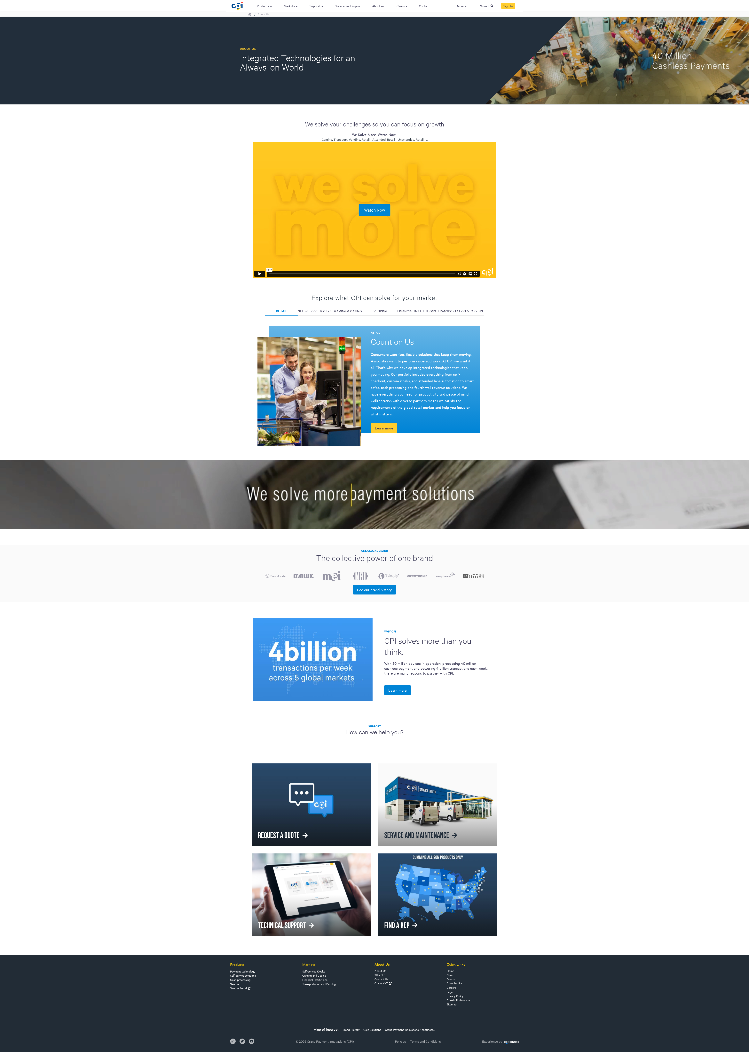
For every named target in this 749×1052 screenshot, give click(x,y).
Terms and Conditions (425, 1041)
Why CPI (379, 975)
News (450, 975)
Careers (451, 987)
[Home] (237, 5)
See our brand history (374, 589)
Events (451, 979)
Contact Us (381, 979)
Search (485, 6)
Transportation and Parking (319, 984)
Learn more (384, 428)
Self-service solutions (243, 975)
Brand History (351, 1030)
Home (450, 971)
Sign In (508, 6)
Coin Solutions (372, 1030)
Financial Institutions (314, 980)
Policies (400, 1041)
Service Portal (238, 988)
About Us (380, 971)
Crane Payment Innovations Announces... (410, 1030)
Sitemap (451, 1004)
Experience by (492, 1041)
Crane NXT (381, 983)
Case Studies (454, 983)
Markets (309, 964)
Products (237, 964)
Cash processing (240, 980)
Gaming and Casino (314, 975)
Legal (450, 992)
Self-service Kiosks (313, 971)
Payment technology (242, 971)
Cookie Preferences (458, 1000)
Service (234, 984)
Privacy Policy (455, 996)
